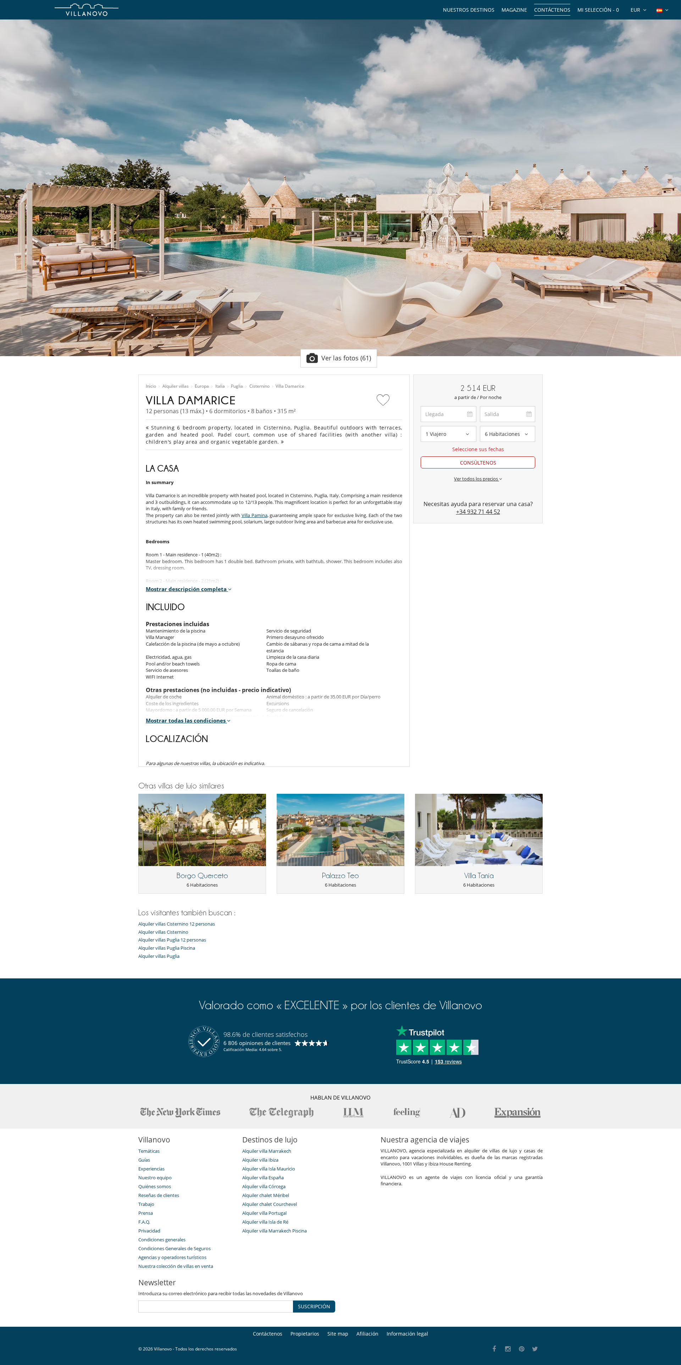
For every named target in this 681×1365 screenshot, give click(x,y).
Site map (337, 1333)
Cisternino (259, 386)
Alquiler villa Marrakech (266, 1151)
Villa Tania (479, 876)
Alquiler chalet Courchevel (269, 1204)
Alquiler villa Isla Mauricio (268, 1168)
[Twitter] (535, 1349)
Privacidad (149, 1231)
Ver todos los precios (476, 479)
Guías (144, 1160)
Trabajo (146, 1204)
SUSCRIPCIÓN (314, 1306)
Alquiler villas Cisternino (163, 932)
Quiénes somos (154, 1186)
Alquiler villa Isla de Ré (265, 1222)
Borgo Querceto (202, 876)
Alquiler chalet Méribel (265, 1195)
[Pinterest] (521, 1349)
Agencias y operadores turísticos (172, 1257)
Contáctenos (552, 9)
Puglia (237, 386)
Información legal (407, 1333)
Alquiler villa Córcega (264, 1186)
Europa (202, 386)
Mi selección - (598, 9)
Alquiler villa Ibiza (260, 1160)
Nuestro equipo (155, 1177)
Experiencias (151, 1168)
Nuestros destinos (468, 9)
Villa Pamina (254, 515)
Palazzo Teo (340, 876)
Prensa (145, 1213)
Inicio (151, 386)
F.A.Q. (144, 1222)
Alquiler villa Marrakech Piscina (274, 1231)
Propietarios (304, 1333)
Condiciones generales (162, 1239)
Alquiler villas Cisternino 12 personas (176, 924)
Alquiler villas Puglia (158, 956)
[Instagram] (508, 1349)
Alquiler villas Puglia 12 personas (172, 940)
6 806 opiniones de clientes (256, 1042)
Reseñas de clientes (158, 1195)
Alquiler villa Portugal (264, 1213)
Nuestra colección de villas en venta (175, 1266)
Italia (220, 386)
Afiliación (367, 1333)
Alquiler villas (175, 386)
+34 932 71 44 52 (478, 512)
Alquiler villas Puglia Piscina (166, 948)
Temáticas (149, 1151)
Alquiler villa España (263, 1177)
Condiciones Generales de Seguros (174, 1248)
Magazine (514, 9)
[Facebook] (494, 1349)
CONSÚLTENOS (478, 462)
